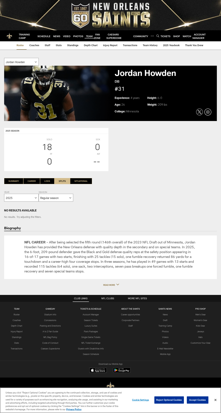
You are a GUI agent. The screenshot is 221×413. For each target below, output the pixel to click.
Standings (16, 337)
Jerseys (200, 331)
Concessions (50, 320)
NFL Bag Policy (50, 337)
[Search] (157, 36)
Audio (165, 343)
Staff (130, 325)
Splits (62, 181)
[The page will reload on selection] (21, 62)
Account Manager (91, 314)
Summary (13, 181)
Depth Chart (16, 325)
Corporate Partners (130, 320)
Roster (17, 314)
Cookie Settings (140, 399)
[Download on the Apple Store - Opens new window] (98, 371)
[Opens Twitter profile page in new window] (199, 112)
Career (32, 181)
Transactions (16, 348)
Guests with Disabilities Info (91, 348)
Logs (47, 181)
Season (43, 192)
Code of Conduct (50, 343)
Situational (81, 181)
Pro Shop (200, 309)
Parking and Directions (50, 325)
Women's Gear (200, 320)
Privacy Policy (73, 409)
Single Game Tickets (90, 337)
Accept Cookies (197, 399)
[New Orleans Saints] (110, 386)
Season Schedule (91, 354)
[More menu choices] (152, 36)
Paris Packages (91, 331)
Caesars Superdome (50, 348)
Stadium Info (50, 314)
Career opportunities (130, 314)
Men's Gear (200, 314)
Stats (16, 343)
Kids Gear (200, 325)
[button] (110, 284)
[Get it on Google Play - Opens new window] (121, 372)
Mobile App (165, 354)
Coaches (17, 320)
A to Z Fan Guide (50, 331)
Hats (200, 337)
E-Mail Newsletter (165, 348)
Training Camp (165, 325)
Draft (165, 320)
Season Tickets (91, 320)
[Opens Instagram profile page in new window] (207, 112)
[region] (110, 400)
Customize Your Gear (200, 343)
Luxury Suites (91, 325)
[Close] (215, 400)
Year (6, 192)
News (165, 314)
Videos (165, 337)
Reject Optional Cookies (169, 399)
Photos (165, 331)
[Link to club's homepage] (9, 36)
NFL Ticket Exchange (90, 343)
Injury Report (17, 331)
